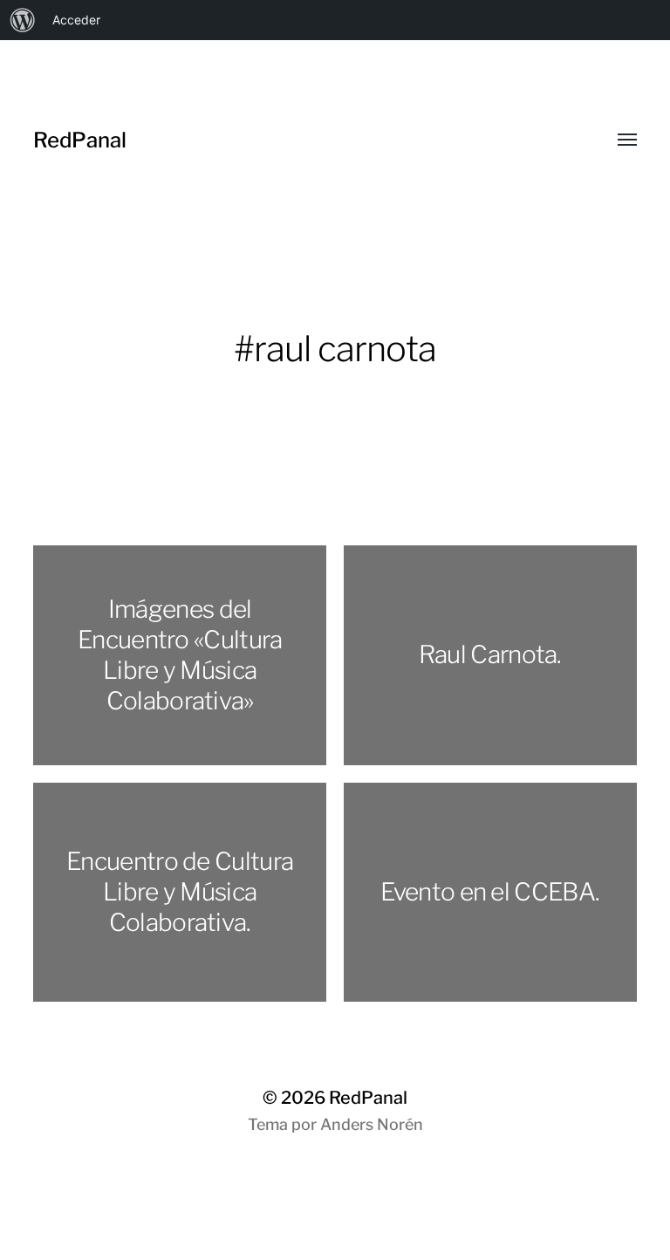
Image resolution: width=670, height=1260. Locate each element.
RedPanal (79, 140)
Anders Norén (371, 1124)
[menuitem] (22, 20)
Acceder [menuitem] (76, 19)
